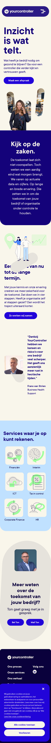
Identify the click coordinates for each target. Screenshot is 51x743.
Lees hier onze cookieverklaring (17, 716)
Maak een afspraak (18, 80)
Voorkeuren (24, 732)
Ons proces (14, 666)
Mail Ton (35, 622)
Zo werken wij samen (20, 315)
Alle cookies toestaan (24, 724)
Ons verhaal (14, 678)
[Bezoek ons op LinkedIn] (35, 672)
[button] (43, 689)
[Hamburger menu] (43, 11)
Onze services (15, 672)
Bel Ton (15, 622)
